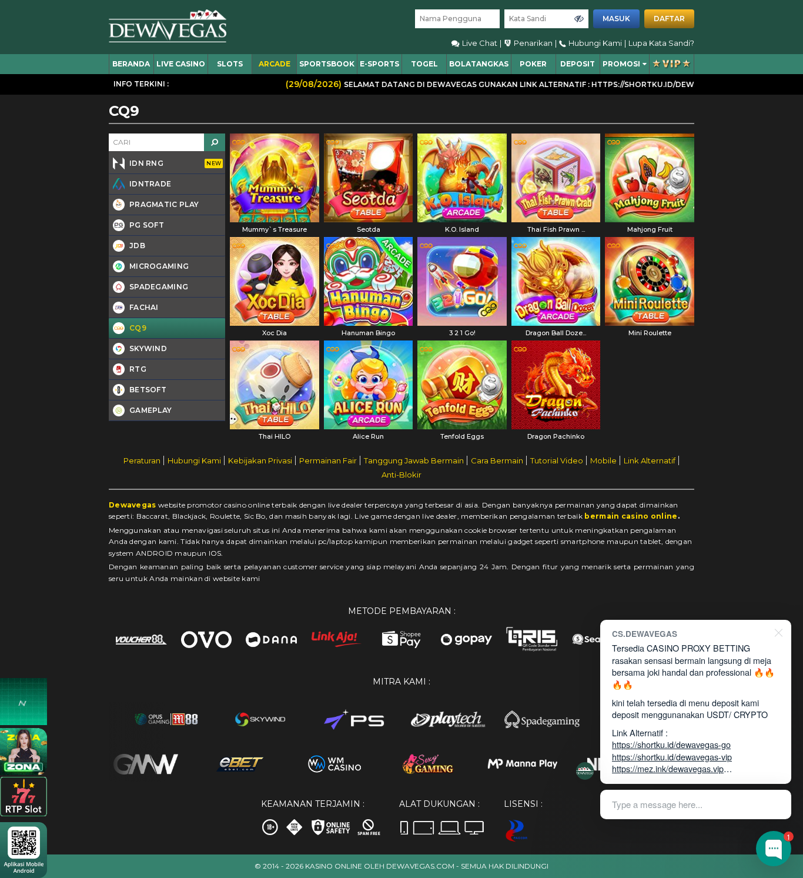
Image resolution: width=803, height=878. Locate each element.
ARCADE (274, 63)
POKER (533, 63)
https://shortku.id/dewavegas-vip (672, 756)
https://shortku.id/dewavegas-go (671, 744)
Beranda (131, 63)
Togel (424, 63)
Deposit (577, 63)
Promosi (621, 63)
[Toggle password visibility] (579, 19)
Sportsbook (326, 63)
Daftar (669, 18)
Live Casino (180, 63)
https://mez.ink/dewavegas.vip (668, 768)
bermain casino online (630, 516)
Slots (230, 63)
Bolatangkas (478, 63)
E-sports (379, 63)
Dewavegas (132, 504)
